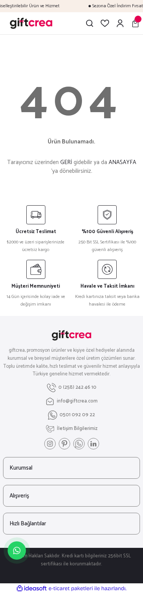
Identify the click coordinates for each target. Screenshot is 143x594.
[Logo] (31, 23)
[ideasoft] (31, 588)
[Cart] (135, 23)
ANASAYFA (122, 162)
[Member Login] (120, 23)
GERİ (66, 162)
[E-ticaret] (70, 588)
